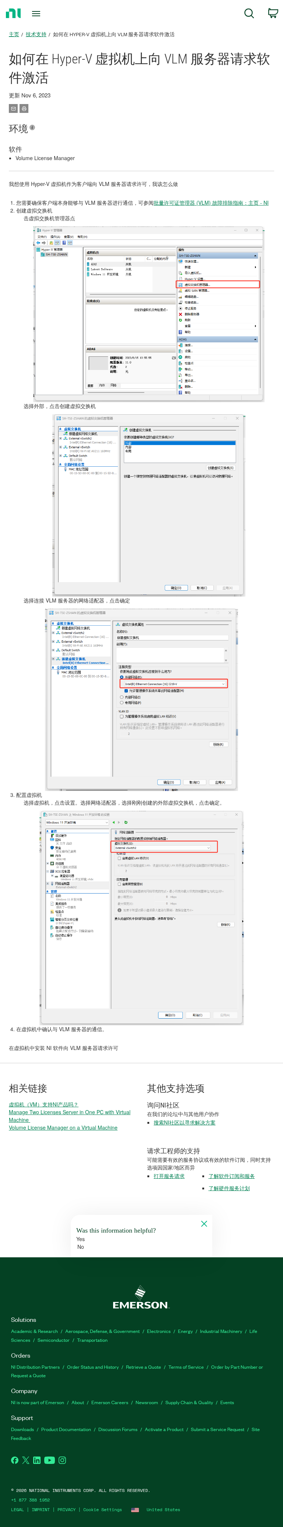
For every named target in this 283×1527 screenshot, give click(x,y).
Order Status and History (93, 1366)
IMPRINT (41, 1509)
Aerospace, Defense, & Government (102, 1330)
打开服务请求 (169, 1175)
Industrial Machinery (221, 1330)
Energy (185, 1330)
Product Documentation (66, 1429)
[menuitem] (249, 14)
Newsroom (147, 1402)
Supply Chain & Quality (189, 1402)
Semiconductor (54, 1339)
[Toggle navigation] (44, 13)
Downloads (22, 1429)
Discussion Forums (117, 1429)
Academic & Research (34, 1330)
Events (227, 1402)
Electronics (159, 1330)
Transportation (92, 1339)
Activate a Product (164, 1429)
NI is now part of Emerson (37, 1402)
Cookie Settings (102, 1509)
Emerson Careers (109, 1402)
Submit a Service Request (217, 1429)
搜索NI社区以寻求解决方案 (185, 1122)
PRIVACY (66, 1509)
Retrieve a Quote (143, 1366)
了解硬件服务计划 (229, 1188)
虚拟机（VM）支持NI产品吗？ (43, 1104)
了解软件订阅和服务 (232, 1175)
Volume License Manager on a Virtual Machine (63, 1127)
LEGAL (17, 1509)
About (77, 1402)
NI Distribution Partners (35, 1366)
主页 (14, 34)
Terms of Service (186, 1366)
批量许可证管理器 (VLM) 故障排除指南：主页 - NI (211, 202)
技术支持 (36, 34)
